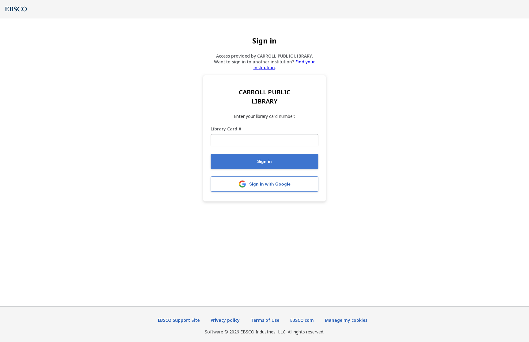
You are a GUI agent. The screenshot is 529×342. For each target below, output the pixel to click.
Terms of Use (265, 320)
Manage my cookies (346, 320)
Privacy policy (225, 320)
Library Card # (226, 129)
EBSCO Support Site (179, 320)
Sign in (264, 161)
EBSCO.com (302, 320)
